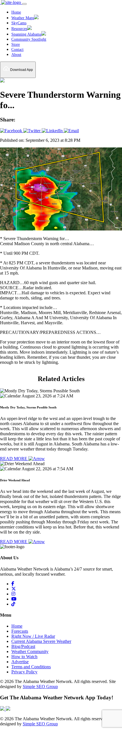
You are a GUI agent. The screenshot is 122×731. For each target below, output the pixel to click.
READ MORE (14, 458)
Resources (19, 29)
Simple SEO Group (40, 686)
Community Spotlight (28, 39)
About (16, 55)
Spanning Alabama (26, 34)
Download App (21, 70)
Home (16, 12)
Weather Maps (22, 18)
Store (15, 44)
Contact (17, 49)
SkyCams (18, 23)
